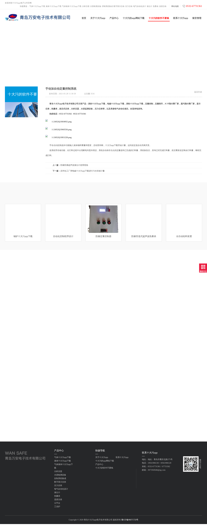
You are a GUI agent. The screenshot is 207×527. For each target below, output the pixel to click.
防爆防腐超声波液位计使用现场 (70, 165)
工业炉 (57, 506)
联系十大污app (180, 18)
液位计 (149, 6)
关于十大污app (97, 18)
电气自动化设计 (139, 6)
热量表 (155, 6)
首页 (84, 18)
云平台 (57, 503)
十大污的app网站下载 (133, 18)
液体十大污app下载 (53, 6)
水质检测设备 (95, 6)
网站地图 (175, 6)
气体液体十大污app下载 (71, 6)
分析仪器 (85, 6)
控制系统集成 (107, 6)
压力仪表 (129, 6)
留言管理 (196, 18)
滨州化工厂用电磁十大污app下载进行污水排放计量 (79, 171)
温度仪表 (162, 6)
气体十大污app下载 (37, 6)
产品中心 (114, 18)
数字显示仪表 (118, 6)
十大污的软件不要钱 (159, 18)
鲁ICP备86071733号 (129, 520)
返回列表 (198, 92)
